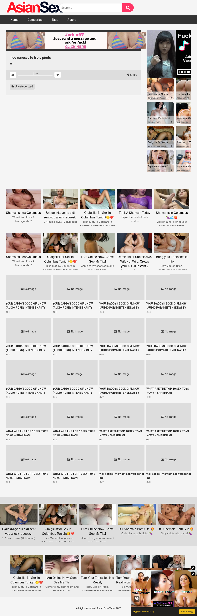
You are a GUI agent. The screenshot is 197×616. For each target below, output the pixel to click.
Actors (72, 20)
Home (14, 20)
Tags (55, 20)
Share (133, 74)
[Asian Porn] (34, 7)
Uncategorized (23, 86)
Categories (35, 20)
